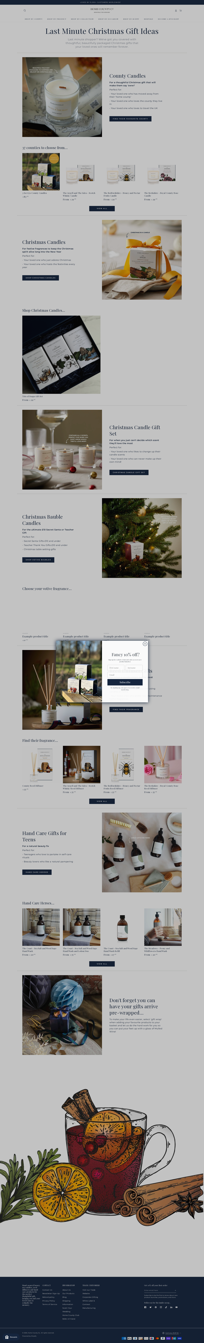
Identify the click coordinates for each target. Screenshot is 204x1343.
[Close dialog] (145, 644)
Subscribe (125, 682)
